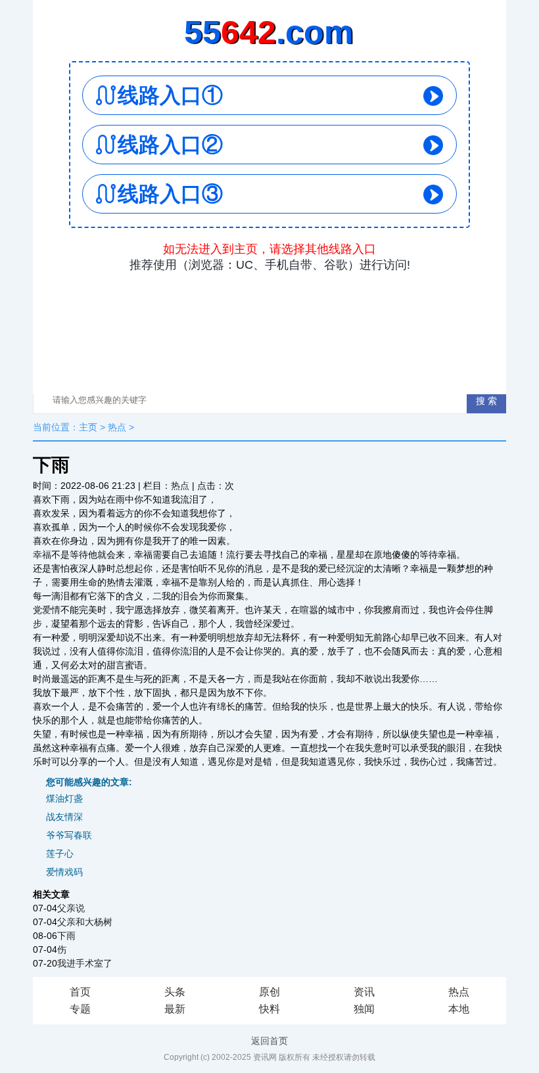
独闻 (364, 1009)
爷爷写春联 (69, 835)
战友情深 (64, 816)
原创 (269, 991)
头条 (174, 991)
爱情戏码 (64, 872)
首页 (80, 991)
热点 (117, 427)
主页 (88, 427)
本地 (458, 1009)
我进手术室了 (84, 963)
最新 (174, 1009)
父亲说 (71, 908)
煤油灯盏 (64, 798)
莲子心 (60, 853)
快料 (269, 1009)
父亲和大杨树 (84, 922)
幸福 (42, 554)
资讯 (364, 991)
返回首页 (269, 1041)
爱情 (51, 610)
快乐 (318, 706)
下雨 (66, 935)
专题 (80, 1009)
